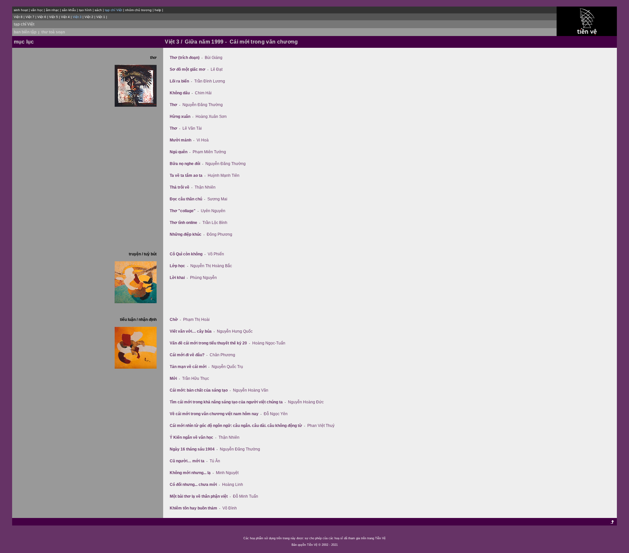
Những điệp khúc (185, 234)
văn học (37, 10)
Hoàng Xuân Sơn (211, 116)
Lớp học (177, 266)
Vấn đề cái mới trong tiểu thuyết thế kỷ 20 (208, 343)
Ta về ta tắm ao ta (186, 175)
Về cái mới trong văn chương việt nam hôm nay (214, 414)
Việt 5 (53, 17)
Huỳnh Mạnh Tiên (223, 175)
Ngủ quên (178, 152)
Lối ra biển (179, 81)
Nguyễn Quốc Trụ (227, 366)
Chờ (174, 319)
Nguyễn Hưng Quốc (235, 331)
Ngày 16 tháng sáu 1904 (192, 449)
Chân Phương (222, 355)
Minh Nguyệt (227, 472)
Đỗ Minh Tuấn (245, 496)
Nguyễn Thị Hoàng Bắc (211, 266)
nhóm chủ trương (138, 10)
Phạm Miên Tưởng (209, 152)
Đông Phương (219, 234)
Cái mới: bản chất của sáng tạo (199, 390)
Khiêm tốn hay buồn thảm (193, 508)
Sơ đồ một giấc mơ (187, 69)
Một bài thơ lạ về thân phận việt (199, 496)
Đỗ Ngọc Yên (276, 414)
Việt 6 (41, 17)
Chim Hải (203, 93)
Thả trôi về (179, 187)
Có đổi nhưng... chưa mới (193, 484)
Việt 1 (100, 17)
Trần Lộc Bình (214, 222)
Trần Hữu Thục (195, 378)
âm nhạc (52, 10)
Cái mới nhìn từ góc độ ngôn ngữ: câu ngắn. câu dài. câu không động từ (236, 425)
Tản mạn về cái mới (188, 366)
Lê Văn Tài (192, 128)
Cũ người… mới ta (187, 461)
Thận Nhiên (205, 187)
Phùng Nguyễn (203, 277)
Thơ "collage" (183, 211)
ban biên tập (25, 32)
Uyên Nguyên (213, 211)
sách (98, 10)
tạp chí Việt (24, 24)
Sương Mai (217, 199)
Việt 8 (18, 17)
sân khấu (69, 10)
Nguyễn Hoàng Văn (250, 390)
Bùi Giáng (213, 57)
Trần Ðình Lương (209, 81)
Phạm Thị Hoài (196, 319)
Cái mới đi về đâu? (187, 355)
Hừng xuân (180, 116)
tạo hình (85, 10)
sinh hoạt (21, 10)
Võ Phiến (216, 254)
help (158, 10)
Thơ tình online (183, 222)
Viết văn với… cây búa (191, 331)
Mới (173, 378)
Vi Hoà (203, 140)
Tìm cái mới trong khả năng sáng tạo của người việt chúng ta (226, 402)
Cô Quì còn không (186, 254)
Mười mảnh (180, 140)
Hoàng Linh (232, 484)
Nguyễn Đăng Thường (202, 104)
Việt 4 (65, 17)
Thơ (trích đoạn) (185, 57)
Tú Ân (215, 461)
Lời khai (177, 277)
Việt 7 (30, 17)
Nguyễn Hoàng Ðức (306, 402)
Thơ (173, 104)
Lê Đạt (216, 69)
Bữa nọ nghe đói (185, 163)
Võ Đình (229, 508)
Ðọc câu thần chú (186, 199)
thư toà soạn (53, 32)
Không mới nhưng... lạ (190, 472)
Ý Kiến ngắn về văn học (191, 437)
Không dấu (180, 93)
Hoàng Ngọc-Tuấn (268, 343)
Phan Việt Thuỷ (320, 425)
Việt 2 (89, 17)
